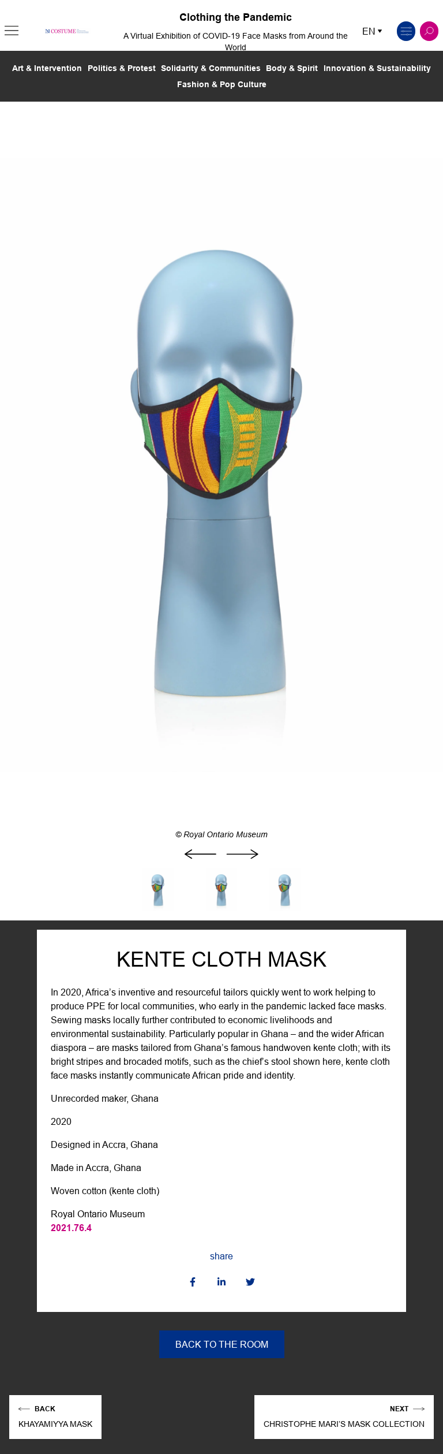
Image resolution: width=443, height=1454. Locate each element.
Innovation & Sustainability (377, 68)
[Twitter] (250, 1282)
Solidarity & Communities (211, 68)
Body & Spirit (292, 68)
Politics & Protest (122, 68)
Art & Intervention (47, 68)
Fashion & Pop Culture (221, 84)
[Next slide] (242, 854)
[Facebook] (192, 1282)
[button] (11, 31)
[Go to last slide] (201, 854)
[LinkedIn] (221, 1282)
